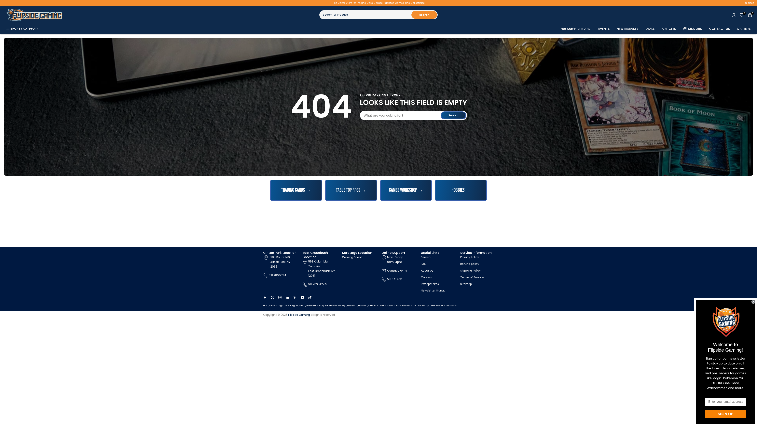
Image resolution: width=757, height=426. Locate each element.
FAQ (423, 264)
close (8, 3)
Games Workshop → (406, 190)
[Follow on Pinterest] (295, 297)
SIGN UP (725, 414)
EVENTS (604, 28)
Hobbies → (461, 190)
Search (453, 115)
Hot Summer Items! (576, 28)
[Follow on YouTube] (302, 297)
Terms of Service (472, 277)
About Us (427, 271)
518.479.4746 (317, 284)
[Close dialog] (753, 302)
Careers (426, 277)
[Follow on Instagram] (280, 297)
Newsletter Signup (433, 290)
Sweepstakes (430, 284)
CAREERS (744, 28)
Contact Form (397, 271)
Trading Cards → (296, 190)
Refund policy (469, 264)
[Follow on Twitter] (272, 297)
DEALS (650, 28)
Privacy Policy (469, 257)
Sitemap (466, 284)
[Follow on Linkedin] (287, 297)
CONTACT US (719, 28)
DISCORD (695, 28)
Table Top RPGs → (351, 190)
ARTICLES (669, 28)
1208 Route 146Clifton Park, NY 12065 (280, 262)
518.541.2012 (395, 279)
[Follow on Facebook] (265, 297)
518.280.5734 (277, 275)
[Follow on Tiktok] (310, 297)
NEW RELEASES (628, 28)
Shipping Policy (470, 271)
